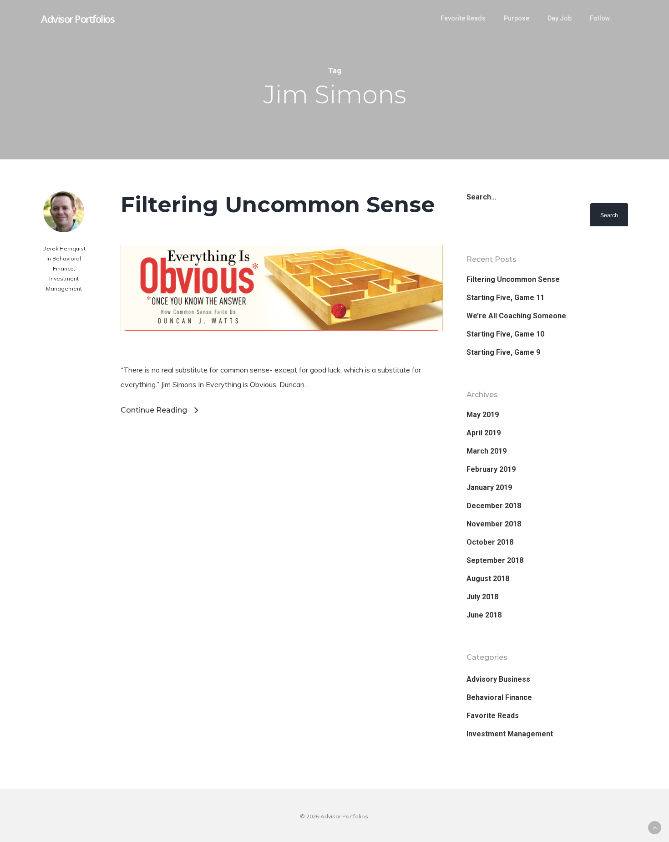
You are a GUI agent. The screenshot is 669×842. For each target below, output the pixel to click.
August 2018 (487, 578)
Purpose (516, 18)
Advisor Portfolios (77, 19)
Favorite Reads (463, 18)
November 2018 (493, 524)
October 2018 (489, 542)
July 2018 (482, 596)
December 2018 (493, 505)
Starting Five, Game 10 (505, 334)
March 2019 (486, 451)
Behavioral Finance (499, 697)
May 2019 (482, 414)
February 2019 (491, 469)
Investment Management (509, 734)
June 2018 (484, 615)
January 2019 (489, 487)
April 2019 (483, 433)
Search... (481, 197)
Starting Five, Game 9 (503, 352)
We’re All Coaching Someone (516, 315)
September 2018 (494, 560)
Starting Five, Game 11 (505, 297)
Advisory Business (498, 679)
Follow (600, 18)
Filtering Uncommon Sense (278, 204)
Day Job (559, 18)
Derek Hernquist (64, 248)
